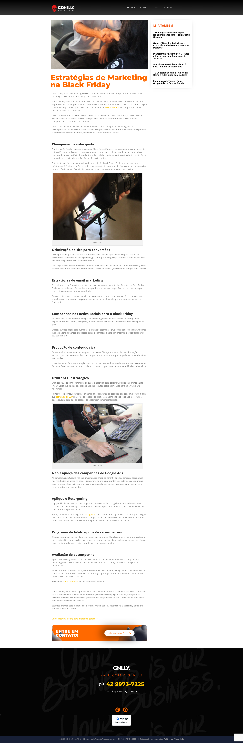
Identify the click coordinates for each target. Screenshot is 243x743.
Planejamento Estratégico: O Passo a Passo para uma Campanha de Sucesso (171, 56)
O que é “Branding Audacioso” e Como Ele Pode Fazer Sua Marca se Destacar (171, 45)
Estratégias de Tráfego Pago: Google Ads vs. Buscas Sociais (168, 82)
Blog (156, 8)
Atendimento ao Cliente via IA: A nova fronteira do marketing (169, 65)
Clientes (144, 8)
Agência (131, 8)
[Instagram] (117, 710)
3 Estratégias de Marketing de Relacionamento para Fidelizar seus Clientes (171, 34)
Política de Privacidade (174, 739)
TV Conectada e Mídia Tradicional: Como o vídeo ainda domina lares (170, 73)
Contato (168, 8)
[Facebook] (125, 710)
